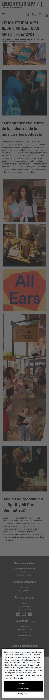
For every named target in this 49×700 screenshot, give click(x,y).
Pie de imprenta (17, 678)
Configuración (23, 693)
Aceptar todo (23, 683)
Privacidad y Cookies (34, 675)
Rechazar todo (23, 688)
